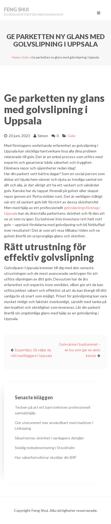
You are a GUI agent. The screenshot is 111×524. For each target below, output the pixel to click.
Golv (25, 57)
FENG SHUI (16, 9)
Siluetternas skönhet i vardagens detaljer (49, 438)
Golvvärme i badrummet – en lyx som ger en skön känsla (79, 350)
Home (16, 57)
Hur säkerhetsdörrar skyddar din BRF (46, 457)
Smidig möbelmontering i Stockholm (45, 447)
